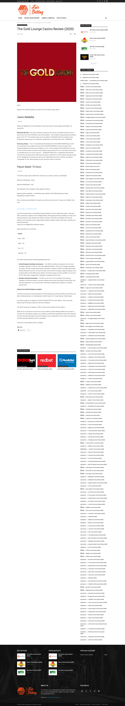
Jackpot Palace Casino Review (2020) (98, 498)
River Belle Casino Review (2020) (94, 191)
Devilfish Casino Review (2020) (96, 599)
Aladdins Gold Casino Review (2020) (98, 584)
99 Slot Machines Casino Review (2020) (95, 403)
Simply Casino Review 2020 (93, 415)
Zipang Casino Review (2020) (95, 421)
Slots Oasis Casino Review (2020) (94, 89)
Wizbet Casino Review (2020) (93, 203)
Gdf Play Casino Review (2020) (93, 384)
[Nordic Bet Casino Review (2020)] (67, 360)
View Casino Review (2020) (95, 424)
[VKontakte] (98, 691)
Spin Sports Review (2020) (97, 46)
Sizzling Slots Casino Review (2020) (97, 611)
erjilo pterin (83, 284)
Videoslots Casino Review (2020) (97, 335)
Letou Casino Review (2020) (93, 237)
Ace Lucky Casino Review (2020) (94, 181)
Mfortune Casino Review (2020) (96, 427)
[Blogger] (82, 691)
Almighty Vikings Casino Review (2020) (95, 117)
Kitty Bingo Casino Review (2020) (97, 440)
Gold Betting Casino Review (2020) (98, 80)
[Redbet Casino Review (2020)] (46, 360)
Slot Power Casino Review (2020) (94, 172)
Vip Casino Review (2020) (95, 486)
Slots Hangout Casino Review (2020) (95, 178)
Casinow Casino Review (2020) (93, 227)
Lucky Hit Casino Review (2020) (93, 129)
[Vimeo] (105, 1)
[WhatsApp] (40, 38)
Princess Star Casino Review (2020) (94, 510)
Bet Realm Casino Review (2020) (94, 218)
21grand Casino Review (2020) (93, 175)
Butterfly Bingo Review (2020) (93, 345)
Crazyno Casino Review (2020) (93, 381)
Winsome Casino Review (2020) (96, 284)
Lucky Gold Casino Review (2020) (94, 154)
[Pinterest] (36, 38)
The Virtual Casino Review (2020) (94, 160)
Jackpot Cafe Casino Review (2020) (97, 270)
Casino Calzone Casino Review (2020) (97, 602)
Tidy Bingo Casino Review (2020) (96, 329)
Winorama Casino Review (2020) (94, 246)
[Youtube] (107, 1)
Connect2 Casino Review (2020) (94, 108)
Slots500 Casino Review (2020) (93, 409)
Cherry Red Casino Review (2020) (94, 123)
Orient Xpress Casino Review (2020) (95, 467)
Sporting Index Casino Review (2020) (95, 188)
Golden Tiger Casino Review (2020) (94, 111)
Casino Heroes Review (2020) (93, 139)
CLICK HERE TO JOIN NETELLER (26, 209)
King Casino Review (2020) (92, 132)
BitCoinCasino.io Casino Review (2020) (95, 255)
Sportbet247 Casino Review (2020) (94, 231)
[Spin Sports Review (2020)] (84, 49)
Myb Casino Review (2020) (95, 294)
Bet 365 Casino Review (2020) (93, 587)
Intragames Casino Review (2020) (94, 145)
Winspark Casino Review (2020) (91, 74)
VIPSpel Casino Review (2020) (96, 433)
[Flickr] (90, 691)
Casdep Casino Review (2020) (93, 206)
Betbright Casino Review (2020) (96, 476)
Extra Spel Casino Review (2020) (97, 621)
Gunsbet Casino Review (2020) (93, 351)
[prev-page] (18, 373)
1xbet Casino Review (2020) (95, 378)
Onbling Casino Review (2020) (93, 243)
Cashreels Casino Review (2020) (94, 418)
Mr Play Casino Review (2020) (93, 105)
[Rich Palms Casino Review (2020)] (84, 32)
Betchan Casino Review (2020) (96, 614)
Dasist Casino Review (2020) (93, 148)
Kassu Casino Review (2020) (97, 38)
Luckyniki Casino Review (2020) (96, 291)
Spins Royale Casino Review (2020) (94, 489)
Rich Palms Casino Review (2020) (99, 30)
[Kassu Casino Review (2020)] (84, 40)
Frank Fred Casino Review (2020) (97, 504)
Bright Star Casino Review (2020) (94, 197)
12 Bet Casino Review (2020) (93, 550)
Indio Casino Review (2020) (95, 639)
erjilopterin (83, 270)
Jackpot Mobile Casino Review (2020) (95, 261)
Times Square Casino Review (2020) (97, 495)
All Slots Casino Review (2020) (93, 86)
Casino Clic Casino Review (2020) (97, 369)
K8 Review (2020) (93, 516)
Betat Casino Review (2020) (93, 169)
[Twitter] (102, 1)
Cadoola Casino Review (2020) (95, 297)
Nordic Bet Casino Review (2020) (66, 369)
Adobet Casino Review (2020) (93, 553)
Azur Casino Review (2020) (94, 391)
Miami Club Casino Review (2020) (94, 93)
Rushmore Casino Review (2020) (94, 221)
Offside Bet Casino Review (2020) (97, 309)
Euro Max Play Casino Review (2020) (97, 581)
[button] (106, 18)
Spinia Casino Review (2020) (93, 312)
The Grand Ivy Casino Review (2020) (97, 360)
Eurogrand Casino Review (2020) (96, 596)
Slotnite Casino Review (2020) (96, 449)
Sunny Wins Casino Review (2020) (96, 501)
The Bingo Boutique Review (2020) (96, 461)
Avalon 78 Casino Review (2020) (96, 394)
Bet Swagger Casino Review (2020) (94, 326)
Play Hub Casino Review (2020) (93, 209)
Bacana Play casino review (92, 166)
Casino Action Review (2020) (93, 142)
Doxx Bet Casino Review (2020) (25, 369)
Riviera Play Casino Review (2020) (94, 397)
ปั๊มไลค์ (82, 93)
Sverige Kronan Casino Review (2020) (97, 387)
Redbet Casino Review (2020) (44, 369)
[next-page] (21, 373)
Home (18, 22)
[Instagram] (100, 1)
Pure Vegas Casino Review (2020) (94, 473)
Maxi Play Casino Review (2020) (96, 593)
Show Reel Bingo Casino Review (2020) (95, 338)
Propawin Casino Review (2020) (94, 126)
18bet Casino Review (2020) (95, 605)
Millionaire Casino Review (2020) (97, 375)
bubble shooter (84, 80)
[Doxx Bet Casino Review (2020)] (26, 360)
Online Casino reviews (26, 22)
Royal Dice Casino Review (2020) (94, 157)
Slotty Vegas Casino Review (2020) (97, 366)
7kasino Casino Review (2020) (93, 185)
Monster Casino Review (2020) (96, 452)
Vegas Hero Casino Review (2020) (94, 288)
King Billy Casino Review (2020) (96, 406)
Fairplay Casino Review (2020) (95, 300)
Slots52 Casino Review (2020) (95, 618)
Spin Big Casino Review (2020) (95, 437)
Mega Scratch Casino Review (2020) (95, 323)
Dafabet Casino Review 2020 (93, 507)
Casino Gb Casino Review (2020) (96, 354)
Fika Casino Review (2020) (95, 458)
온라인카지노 (83, 449)
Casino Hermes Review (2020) (93, 163)
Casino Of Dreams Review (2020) (97, 430)
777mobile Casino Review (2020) (96, 628)
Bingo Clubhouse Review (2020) (94, 341)
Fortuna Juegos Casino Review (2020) (97, 348)
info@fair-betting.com (54, 697)
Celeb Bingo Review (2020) (92, 277)
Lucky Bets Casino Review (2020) (94, 151)
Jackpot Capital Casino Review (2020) (97, 483)
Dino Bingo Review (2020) (92, 273)
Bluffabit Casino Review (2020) (96, 303)
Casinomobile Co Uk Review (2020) (94, 443)
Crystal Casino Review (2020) (93, 102)
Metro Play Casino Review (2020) (97, 372)
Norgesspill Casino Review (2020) (94, 590)
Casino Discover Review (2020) (93, 258)
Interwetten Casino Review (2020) (94, 267)
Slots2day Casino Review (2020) (94, 215)
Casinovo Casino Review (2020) (96, 455)
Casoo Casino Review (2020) (93, 135)
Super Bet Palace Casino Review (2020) (95, 240)
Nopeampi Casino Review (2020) (94, 96)
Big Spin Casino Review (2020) (93, 212)
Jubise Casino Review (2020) (93, 224)
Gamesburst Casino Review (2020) (94, 120)
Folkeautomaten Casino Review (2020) (95, 194)
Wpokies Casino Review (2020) (95, 446)
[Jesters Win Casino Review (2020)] (84, 57)
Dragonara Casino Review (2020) (97, 357)
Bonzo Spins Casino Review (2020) (97, 572)
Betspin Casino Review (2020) (93, 315)
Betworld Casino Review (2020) (93, 234)
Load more (93, 63)
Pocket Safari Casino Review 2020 (97, 332)
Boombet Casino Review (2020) (96, 363)
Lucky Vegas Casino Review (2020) (94, 200)
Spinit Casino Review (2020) (93, 264)
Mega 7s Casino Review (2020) (95, 400)
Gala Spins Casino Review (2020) (97, 513)
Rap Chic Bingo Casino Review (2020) (97, 464)
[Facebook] (97, 1)
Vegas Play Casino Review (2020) (96, 306)
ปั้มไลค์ (82, 86)
